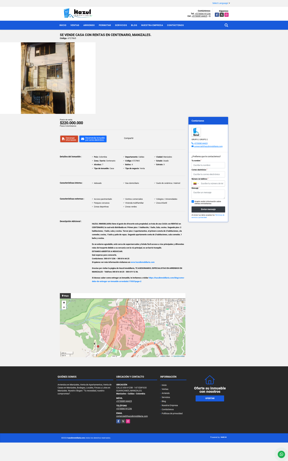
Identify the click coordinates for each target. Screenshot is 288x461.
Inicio (62, 25)
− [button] (64, 307)
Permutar (105, 25)
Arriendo (89, 25)
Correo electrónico (199, 170)
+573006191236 (203, 13)
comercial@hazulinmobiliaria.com (208, 146)
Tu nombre (196, 160)
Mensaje (195, 188)
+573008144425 (199, 16)
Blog (134, 25)
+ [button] (64, 303)
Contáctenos (175, 25)
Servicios (121, 25)
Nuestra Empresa (152, 25)
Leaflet (162, 356)
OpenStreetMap (179, 356)
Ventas (74, 25)
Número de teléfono (200, 179)
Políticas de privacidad (172, 413)
